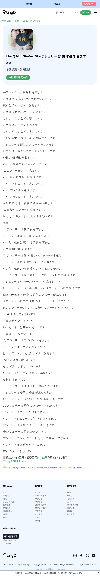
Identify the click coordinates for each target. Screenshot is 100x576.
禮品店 (6, 517)
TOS (37, 569)
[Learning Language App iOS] (11, 536)
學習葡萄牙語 (40, 508)
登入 (74, 12)
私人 (42, 569)
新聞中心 (70, 511)
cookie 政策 (78, 573)
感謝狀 (6, 514)
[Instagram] (75, 555)
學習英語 (38, 492)
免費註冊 (85, 12)
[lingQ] (9, 12)
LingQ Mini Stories (31, 20)
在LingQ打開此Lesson (16, 461)
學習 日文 (6, 20)
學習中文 (38, 514)
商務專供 (6, 508)
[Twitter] (87, 555)
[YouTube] (94, 555)
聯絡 (5, 499)
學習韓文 (38, 517)
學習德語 (38, 502)
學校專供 (6, 505)
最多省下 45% (89, 4)
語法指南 (70, 514)
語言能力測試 (72, 505)
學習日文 (38, 511)
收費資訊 (6, 495)
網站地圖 (49, 569)
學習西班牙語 (40, 495)
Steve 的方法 (8, 502)
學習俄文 (38, 520)
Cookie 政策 (59, 569)
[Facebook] (81, 555)
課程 (17, 20)
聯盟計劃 (70, 508)
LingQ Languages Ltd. (26, 564)
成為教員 (70, 499)
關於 (5, 492)
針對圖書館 (7, 511)
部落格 (70, 495)
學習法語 (38, 499)
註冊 (44, 457)
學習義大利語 (40, 505)
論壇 (69, 492)
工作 (69, 502)
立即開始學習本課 (18, 77)
